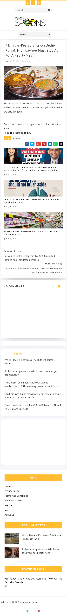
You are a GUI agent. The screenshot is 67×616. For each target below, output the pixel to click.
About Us (9, 514)
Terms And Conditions (16, 495)
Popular (19, 353)
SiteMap (9, 505)
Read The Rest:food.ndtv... (17, 132)
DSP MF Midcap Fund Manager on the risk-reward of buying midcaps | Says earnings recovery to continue (31, 168)
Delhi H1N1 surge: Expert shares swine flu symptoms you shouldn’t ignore (31, 200)
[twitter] (28, 2)
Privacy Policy (12, 490)
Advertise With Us (14, 500)
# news (16, 138)
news (27, 61)
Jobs (7, 510)
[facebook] (33, 2)
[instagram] (39, 2)
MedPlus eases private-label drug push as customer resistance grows (31, 232)
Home (8, 486)
